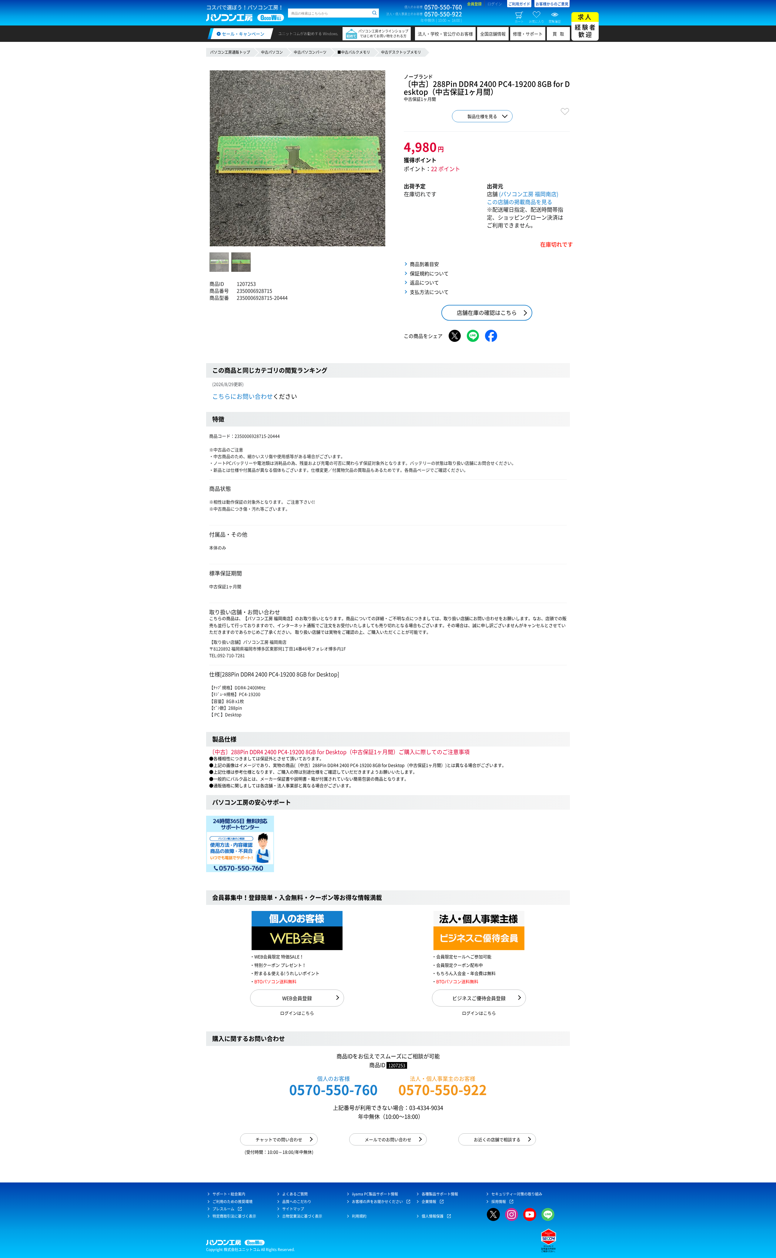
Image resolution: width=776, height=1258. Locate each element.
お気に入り (536, 21)
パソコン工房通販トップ (230, 52)
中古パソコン (272, 52)
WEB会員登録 (297, 998)
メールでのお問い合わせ (388, 1139)
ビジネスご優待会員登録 (479, 998)
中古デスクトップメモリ (401, 52)
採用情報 (498, 1201)
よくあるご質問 (295, 1194)
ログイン (494, 4)
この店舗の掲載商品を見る (519, 202)
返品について (424, 282)
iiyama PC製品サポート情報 (375, 1194)
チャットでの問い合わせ (279, 1139)
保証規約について (429, 273)
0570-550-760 (333, 1089)
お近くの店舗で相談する (497, 1139)
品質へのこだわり (296, 1201)
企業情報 (429, 1201)
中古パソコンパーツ (310, 52)
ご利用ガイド (519, 4)
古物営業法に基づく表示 (302, 1216)
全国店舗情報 (493, 34)
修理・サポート (528, 34)
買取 (560, 34)
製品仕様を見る (482, 116)
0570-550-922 (442, 1089)
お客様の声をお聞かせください (377, 1201)
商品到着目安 (424, 264)
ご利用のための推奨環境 (232, 1201)
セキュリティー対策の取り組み (516, 1194)
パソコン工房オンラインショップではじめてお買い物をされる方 (383, 34)
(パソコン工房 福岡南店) (528, 194)
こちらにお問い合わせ (242, 396)
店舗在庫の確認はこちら (487, 313)
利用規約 (359, 1216)
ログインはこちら (297, 1013)
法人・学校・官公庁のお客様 (445, 34)
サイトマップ (293, 1209)
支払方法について (429, 291)
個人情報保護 (432, 1216)
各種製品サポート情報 (440, 1194)
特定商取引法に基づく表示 (234, 1216)
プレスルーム (223, 1209)
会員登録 (474, 4)
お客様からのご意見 (552, 4)
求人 (586, 25)
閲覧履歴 (555, 21)
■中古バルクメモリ (353, 52)
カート (519, 21)
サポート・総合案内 (228, 1194)
